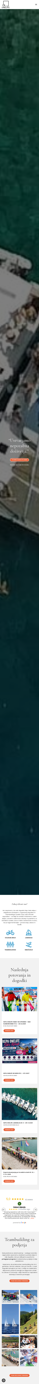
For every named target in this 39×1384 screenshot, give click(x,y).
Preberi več (9, 1030)
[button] (3, 1210)
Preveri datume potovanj (19, 465)
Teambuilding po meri (19, 460)
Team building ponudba (19, 1281)
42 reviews (29, 1199)
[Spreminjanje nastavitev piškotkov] (3, 1380)
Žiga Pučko (19, 1207)
